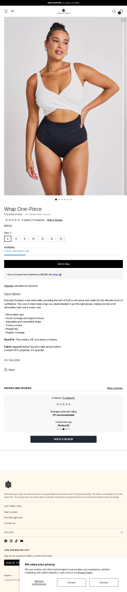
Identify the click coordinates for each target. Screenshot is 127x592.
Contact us (10, 523)
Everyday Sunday (13, 214)
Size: (7, 232)
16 (61, 238)
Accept (72, 582)
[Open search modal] (114, 11)
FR (12, 11)
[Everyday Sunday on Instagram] (11, 541)
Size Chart (14, 359)
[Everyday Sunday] (63, 11)
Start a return (11, 512)
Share (11, 369)
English (7, 575)
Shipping (8, 285)
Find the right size (13, 517)
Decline (104, 582)
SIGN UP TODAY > (16, 562)
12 (43, 238)
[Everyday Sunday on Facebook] (6, 541)
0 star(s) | (33, 220)
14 (52, 238)
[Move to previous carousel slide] (112, 465)
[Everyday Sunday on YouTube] (22, 541)
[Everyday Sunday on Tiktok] (17, 541)
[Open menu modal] (5, 11)
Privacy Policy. (85, 572)
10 (33, 238)
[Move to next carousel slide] (120, 465)
